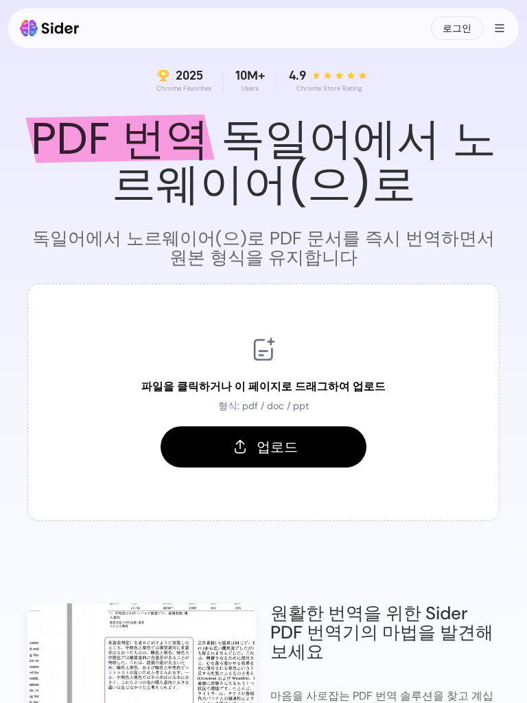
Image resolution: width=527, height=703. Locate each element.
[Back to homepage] (49, 28)
